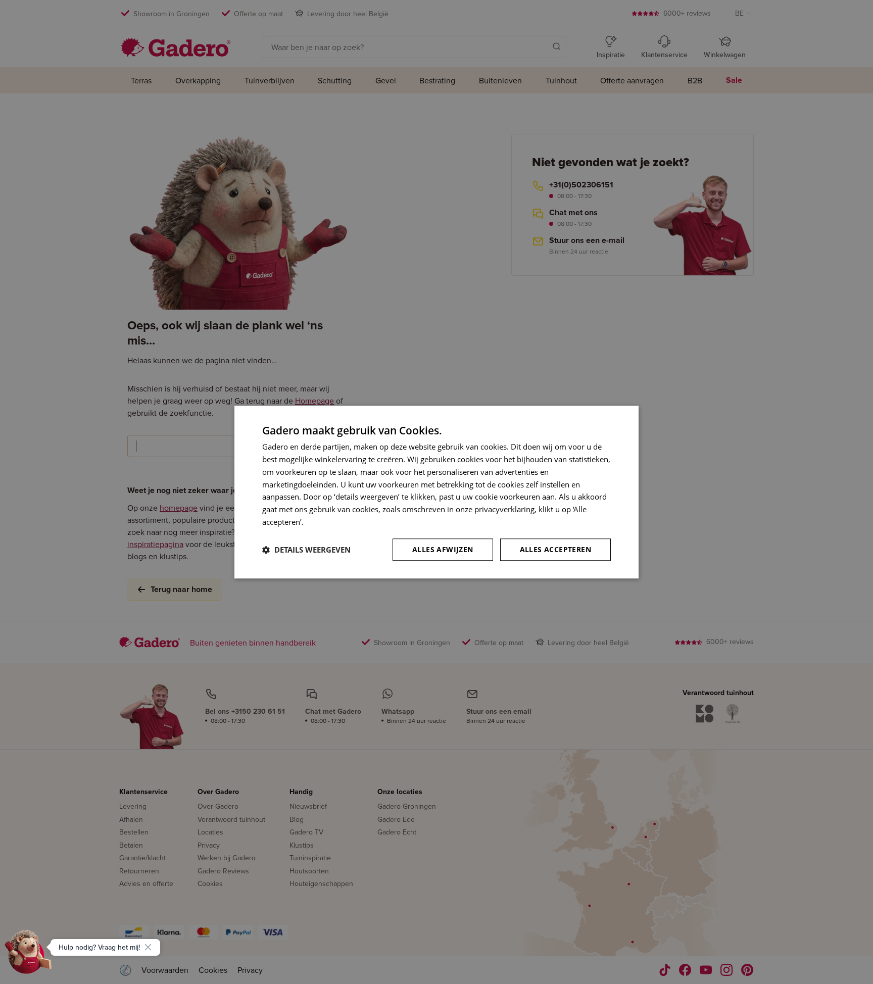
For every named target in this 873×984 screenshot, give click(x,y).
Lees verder (326, 522)
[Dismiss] (148, 947)
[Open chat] (28, 956)
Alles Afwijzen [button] (442, 549)
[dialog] (436, 492)
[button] (306, 549)
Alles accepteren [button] (555, 549)
